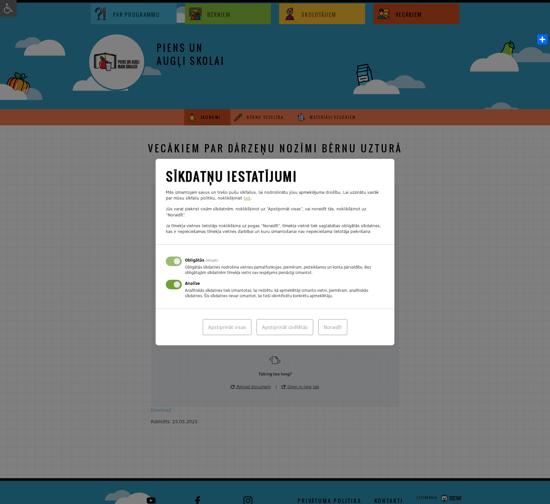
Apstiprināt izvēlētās (285, 327)
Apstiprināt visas (227, 327)
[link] (542, 39)
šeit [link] (246, 198)
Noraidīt (333, 327)
